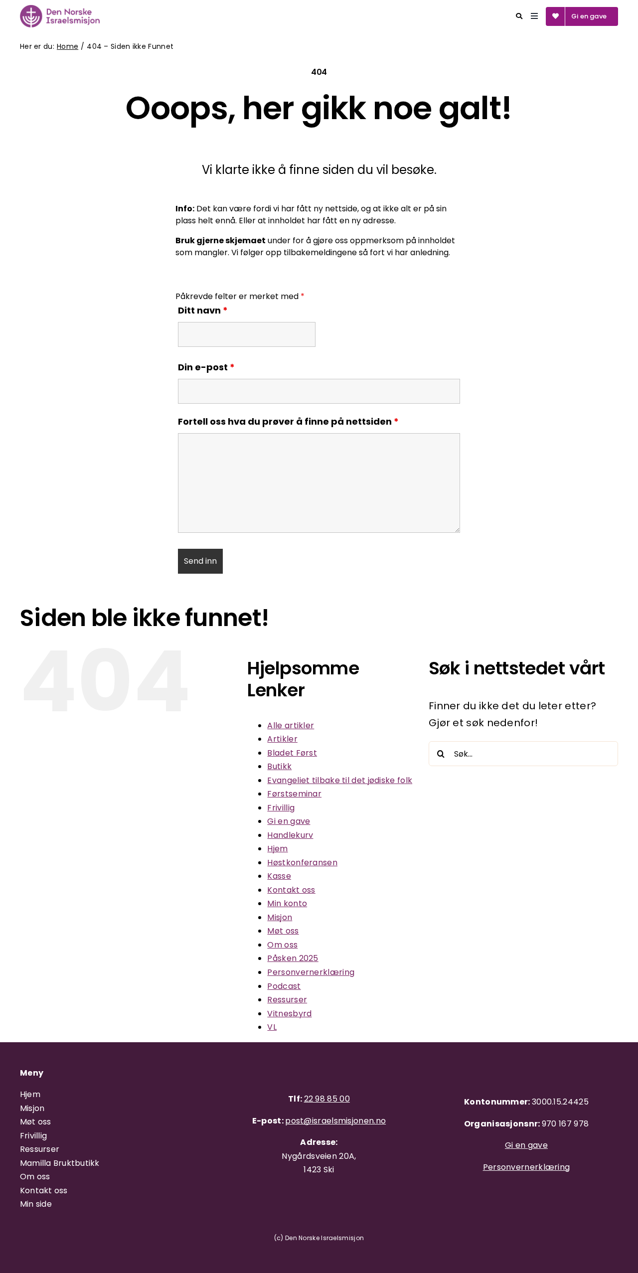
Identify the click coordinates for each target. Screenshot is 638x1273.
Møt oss (283, 931)
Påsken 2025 (292, 958)
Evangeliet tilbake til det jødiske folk (339, 780)
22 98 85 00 (327, 1099)
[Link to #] (519, 16)
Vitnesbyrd (289, 1013)
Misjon (279, 917)
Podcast (284, 986)
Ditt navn (203, 310)
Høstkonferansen (302, 862)
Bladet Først (292, 753)
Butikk (279, 766)
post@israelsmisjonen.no (335, 1120)
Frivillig (281, 807)
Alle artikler (290, 725)
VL (272, 1027)
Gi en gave (288, 821)
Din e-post (206, 367)
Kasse (279, 876)
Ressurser (287, 999)
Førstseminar (294, 793)
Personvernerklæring (310, 972)
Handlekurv (290, 835)
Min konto (287, 903)
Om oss (282, 945)
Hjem (277, 848)
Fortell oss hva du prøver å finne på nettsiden (288, 421)
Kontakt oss (291, 890)
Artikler (282, 739)
